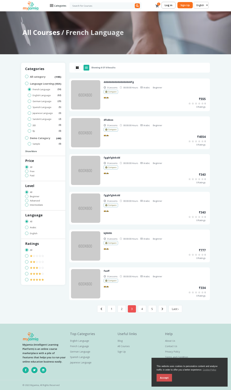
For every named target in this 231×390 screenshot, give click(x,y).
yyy (34, 125)
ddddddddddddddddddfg (119, 82)
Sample (36, 143)
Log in (168, 5)
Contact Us (171, 346)
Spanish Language (42, 107)
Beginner (34, 196)
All (31, 167)
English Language (42, 95)
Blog (120, 340)
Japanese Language (43, 113)
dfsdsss (108, 119)
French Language (41, 89)
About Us (170, 340)
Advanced (35, 200)
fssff (106, 270)
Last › (175, 309)
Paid (32, 175)
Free (32, 171)
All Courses (41, 32)
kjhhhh (108, 233)
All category (37, 76)
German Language (42, 101)
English (33, 233)
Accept (164, 377)
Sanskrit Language (42, 119)
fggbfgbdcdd (112, 157)
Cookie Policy (209, 369)
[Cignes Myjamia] (106, 97)
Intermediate (36, 204)
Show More (31, 151)
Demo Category (40, 138)
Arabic (33, 227)
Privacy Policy (172, 351)
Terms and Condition (176, 357)
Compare (112, 91)
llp (34, 131)
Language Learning (42, 83)
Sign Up (185, 5)
